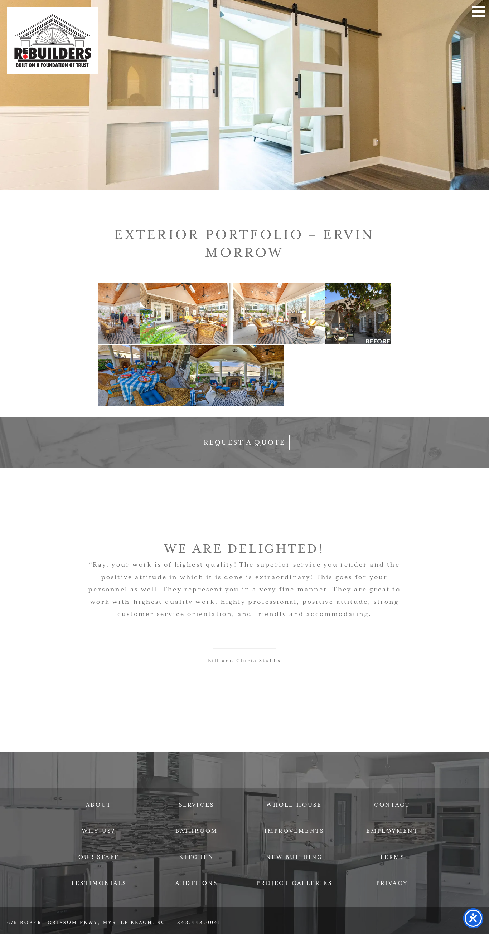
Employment (392, 831)
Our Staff (98, 857)
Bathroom (196, 831)
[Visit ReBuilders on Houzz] (260, 782)
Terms (392, 857)
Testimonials (98, 883)
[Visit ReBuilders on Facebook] (196, 782)
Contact (392, 805)
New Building (294, 857)
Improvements (294, 831)
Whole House (294, 805)
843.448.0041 (199, 922)
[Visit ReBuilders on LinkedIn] (228, 782)
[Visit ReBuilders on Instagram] (292, 782)
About (98, 805)
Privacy (392, 883)
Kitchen (196, 857)
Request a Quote (245, 442)
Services (196, 805)
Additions (196, 883)
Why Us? (98, 831)
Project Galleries (294, 883)
